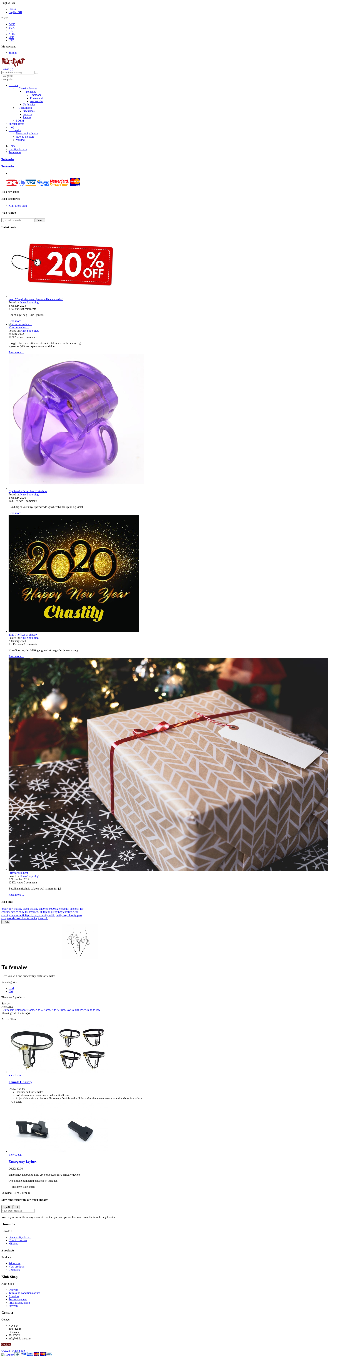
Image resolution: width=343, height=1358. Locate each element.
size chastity (62, 908)
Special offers (16, 123)
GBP (11, 30)
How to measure (25, 136)
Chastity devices (28, 88)
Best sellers (8, 1009)
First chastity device (27, 133)
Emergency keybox (23, 1161)
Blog (11, 127)
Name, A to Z (35, 1009)
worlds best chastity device (22, 918)
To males (31, 91)
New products (16, 1266)
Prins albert (36, 98)
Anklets (27, 114)
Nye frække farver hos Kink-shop (28, 491)
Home (14, 85)
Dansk (12, 9)
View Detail (15, 1075)
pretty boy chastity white (41, 915)
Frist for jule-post (18, 872)
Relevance (21, 1009)
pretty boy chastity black (15, 908)
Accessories (36, 101)
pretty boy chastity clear (64, 911)
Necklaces (28, 110)
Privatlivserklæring (19, 1302)
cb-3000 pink (42, 911)
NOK (12, 34)
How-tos (16, 130)
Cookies (6, 1344)
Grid (11, 988)
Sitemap (13, 1305)
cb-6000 (50, 908)
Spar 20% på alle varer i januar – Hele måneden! (36, 299)
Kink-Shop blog (18, 205)
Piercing (27, 117)
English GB (15, 12)
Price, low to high (69, 1009)
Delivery (13, 1289)
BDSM (20, 120)
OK (6, 922)
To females (29, 104)
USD (11, 40)
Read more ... (16, 321)
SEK (11, 37)
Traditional (36, 94)
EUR (11, 27)
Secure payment (18, 1299)
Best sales (14, 1269)
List (11, 991)
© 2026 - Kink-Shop (13, 1350)
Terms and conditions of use (24, 1292)
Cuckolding (25, 107)
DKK (12, 24)
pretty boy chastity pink (69, 915)
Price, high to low (90, 1009)
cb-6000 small (27, 911)
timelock (43, 918)
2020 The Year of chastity (23, 634)
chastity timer (37, 908)
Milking (20, 139)
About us (14, 1296)
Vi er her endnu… (19, 327)
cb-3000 (22, 915)
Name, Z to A (51, 1009)
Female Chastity (20, 1082)
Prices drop (15, 1263)
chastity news (9, 915)
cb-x (3, 918)
